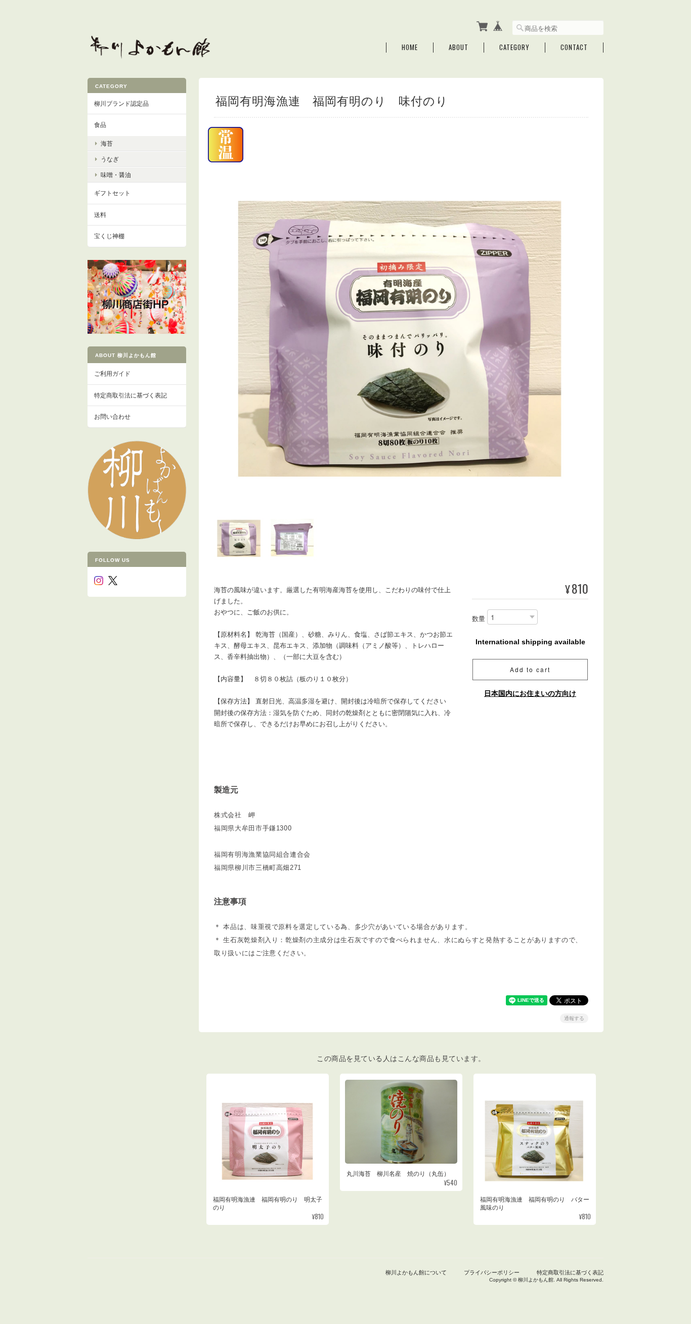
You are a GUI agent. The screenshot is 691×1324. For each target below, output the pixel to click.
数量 (478, 619)
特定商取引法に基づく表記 (130, 395)
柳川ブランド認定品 (121, 103)
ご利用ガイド (112, 373)
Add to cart (530, 669)
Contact (574, 47)
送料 (100, 214)
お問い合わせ (112, 416)
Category (514, 47)
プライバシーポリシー (492, 1272)
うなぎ (110, 159)
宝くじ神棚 (109, 236)
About (458, 47)
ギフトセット (112, 193)
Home (410, 47)
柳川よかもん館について (416, 1272)
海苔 (107, 143)
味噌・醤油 (116, 174)
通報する (574, 1018)
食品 (100, 124)
